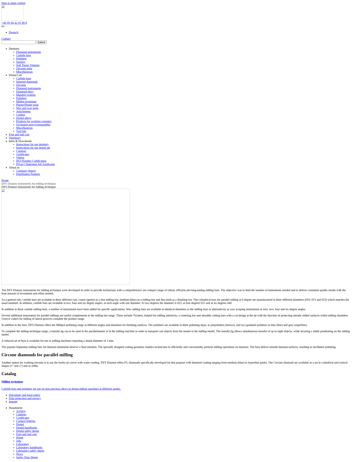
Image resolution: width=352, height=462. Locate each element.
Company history (26, 170)
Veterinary (15, 137)
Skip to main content (13, 3)
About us (14, 167)
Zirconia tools (24, 68)
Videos (20, 157)
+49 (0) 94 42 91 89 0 (14, 22)
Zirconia (21, 85)
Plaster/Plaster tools (27, 104)
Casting (20, 114)
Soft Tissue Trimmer (28, 65)
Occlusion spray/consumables (33, 124)
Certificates (22, 154)
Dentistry (14, 48)
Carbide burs (23, 55)
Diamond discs (24, 91)
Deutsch (13, 32)
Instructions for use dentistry (32, 144)
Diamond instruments (28, 52)
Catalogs (21, 151)
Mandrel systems (26, 94)
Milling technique (26, 101)
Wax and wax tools (27, 108)
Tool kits (21, 131)
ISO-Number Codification (31, 160)
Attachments (23, 111)
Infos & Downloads (20, 141)
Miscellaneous (24, 71)
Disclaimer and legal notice (24, 395)
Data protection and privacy (25, 398)
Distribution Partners (28, 174)
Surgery (20, 61)
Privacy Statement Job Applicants (35, 164)
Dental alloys (23, 118)
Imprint (13, 401)
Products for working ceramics (34, 121)
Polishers (21, 58)
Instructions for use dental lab (33, 147)
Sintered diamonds (27, 81)
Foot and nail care (19, 134)
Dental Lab (15, 75)
